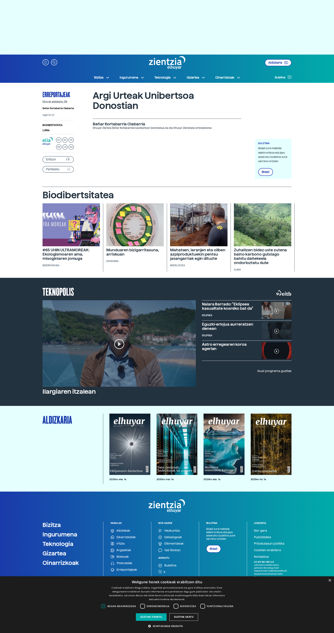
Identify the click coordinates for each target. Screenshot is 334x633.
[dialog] (167, 604)
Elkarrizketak (126, 537)
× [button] (329, 580)
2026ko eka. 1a (117, 479)
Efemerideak (174, 543)
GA (71, 147)
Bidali (265, 172)
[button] (46, 62)
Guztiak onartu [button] (151, 616)
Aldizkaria (275, 62)
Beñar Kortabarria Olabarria (58, 108)
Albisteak (123, 530)
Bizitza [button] (98, 77)
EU (58, 140)
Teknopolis (58, 291)
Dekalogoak (173, 537)
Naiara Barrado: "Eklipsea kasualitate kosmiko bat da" (227, 306)
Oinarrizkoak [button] (224, 77)
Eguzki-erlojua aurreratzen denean (227, 326)
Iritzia (120, 543)
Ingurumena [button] (129, 77)
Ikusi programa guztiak (274, 371)
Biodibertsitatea (52, 125)
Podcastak (124, 563)
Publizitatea (262, 537)
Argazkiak (123, 550)
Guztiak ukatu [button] (183, 616)
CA (65, 147)
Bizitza (52, 524)
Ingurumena (60, 534)
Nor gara (260, 530)
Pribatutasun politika (269, 543)
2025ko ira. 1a (258, 479)
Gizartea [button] (193, 77)
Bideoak (122, 557)
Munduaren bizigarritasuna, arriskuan (132, 252)
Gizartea (54, 553)
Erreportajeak (56, 94)
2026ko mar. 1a (165, 479)
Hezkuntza (172, 530)
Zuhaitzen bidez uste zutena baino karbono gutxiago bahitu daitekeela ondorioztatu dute (260, 256)
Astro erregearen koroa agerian (224, 346)
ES (65, 140)
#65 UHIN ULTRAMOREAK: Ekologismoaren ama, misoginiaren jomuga (66, 254)
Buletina (280, 77)
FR (71, 140)
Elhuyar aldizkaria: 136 (55, 101)
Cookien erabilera (267, 550)
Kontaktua (261, 557)
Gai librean (172, 550)
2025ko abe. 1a (212, 479)
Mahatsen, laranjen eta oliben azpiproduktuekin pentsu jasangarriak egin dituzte (197, 254)
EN (58, 147)
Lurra (46, 130)
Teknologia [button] (162, 77)
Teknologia (58, 543)
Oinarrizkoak (61, 562)
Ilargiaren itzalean (69, 391)
